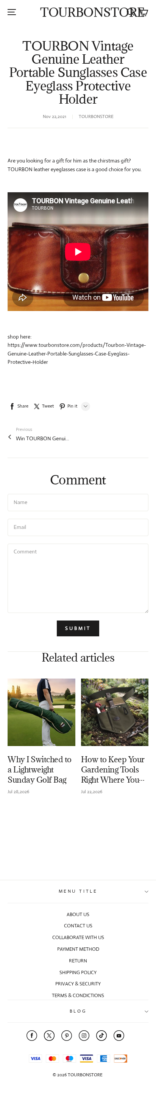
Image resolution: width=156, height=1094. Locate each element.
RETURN (78, 961)
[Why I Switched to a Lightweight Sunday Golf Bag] (41, 712)
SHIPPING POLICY (78, 972)
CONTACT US (78, 925)
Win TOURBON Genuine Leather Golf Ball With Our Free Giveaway (42, 438)
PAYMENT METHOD (78, 949)
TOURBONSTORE (92, 12)
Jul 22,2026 (91, 792)
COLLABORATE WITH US (78, 937)
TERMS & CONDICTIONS (78, 995)
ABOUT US (78, 914)
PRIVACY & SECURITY (78, 984)
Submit (77, 628)
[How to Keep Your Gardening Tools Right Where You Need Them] (115, 712)
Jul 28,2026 (18, 792)
